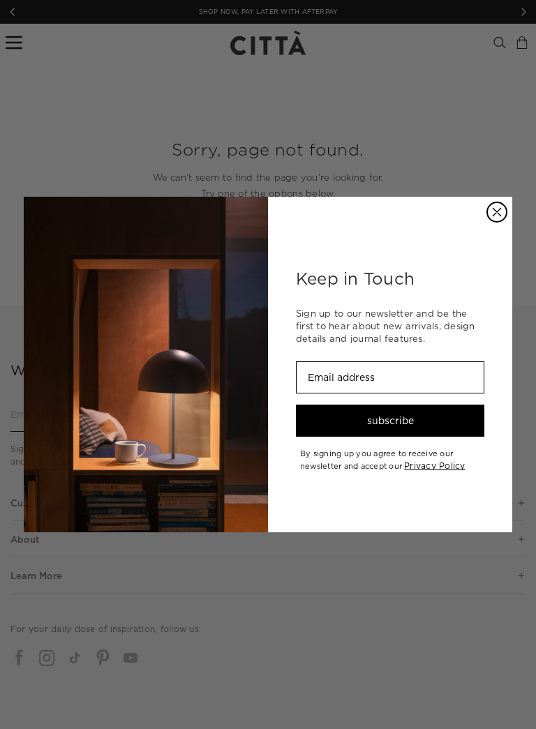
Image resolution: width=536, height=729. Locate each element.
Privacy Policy (434, 466)
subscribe (390, 421)
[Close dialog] (497, 212)
